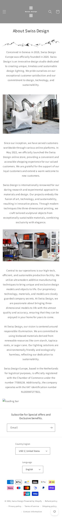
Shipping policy (49, 506)
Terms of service (32, 506)
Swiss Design (18, 501)
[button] (4, 12)
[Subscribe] (51, 428)
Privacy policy (15, 506)
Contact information (32, 511)
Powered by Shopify (33, 501)
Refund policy (51, 501)
